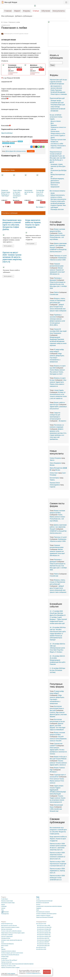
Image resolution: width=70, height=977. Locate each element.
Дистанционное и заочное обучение (9, 925)
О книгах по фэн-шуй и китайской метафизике (11, 930)
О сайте (38, 898)
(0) (10, 146)
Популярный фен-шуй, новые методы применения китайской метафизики (17, 963)
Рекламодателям (5, 913)
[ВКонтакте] (31, 147)
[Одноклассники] (34, 147)
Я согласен (47, 971)
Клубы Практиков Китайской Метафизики (10, 954)
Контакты (38, 904)
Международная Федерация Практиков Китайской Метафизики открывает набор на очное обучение (58, 341)
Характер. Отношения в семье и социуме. (10, 967)
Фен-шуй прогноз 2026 (41, 923)
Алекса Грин (54, 473)
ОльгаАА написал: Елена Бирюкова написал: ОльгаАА (58, 738)
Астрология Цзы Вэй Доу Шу (7, 943)
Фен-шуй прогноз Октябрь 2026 (44, 929)
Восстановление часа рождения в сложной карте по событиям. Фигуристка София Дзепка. (12, 224)
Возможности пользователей (42, 902)
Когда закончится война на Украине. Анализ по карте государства (33, 223)
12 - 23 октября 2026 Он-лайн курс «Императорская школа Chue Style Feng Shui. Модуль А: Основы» (57, 648)
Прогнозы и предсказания (6, 936)
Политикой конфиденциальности (33, 973)
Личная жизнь (55, 131)
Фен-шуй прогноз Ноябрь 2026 (43, 930)
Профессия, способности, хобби (8, 965)
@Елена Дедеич (9, 151)
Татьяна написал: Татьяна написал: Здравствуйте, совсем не (58, 763)
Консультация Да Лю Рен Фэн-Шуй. (29, 192)
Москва (52, 465)
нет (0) (12, 143)
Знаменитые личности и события (8, 951)
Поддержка (38, 908)
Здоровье (54, 125)
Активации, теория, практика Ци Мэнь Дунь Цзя (58, 166)
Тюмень (52, 480)
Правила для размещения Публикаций (44, 917)
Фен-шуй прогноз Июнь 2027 (43, 943)
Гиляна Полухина (55, 458)
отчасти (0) (6, 143)
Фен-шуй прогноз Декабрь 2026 (44, 932)
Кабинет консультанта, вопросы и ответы (10, 927)
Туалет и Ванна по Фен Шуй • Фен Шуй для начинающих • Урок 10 (17, 194)
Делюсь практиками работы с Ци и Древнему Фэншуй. (58, 245)
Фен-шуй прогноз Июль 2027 (43, 945)
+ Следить (31, 151)
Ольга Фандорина (55, 463)
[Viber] (41, 147)
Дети (52, 123)
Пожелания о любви (14, 22)
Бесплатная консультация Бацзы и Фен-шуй (57, 708)
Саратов (52, 487)
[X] (36, 147)
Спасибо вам (54, 294)
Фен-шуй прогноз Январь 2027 (43, 934)
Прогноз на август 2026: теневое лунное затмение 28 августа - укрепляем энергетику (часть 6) (12, 257)
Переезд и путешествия (58, 139)
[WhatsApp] (43, 147)
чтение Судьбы (59, 390)
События (3, 908)
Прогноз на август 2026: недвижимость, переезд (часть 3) (57, 870)
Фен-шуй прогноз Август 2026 (43, 925)
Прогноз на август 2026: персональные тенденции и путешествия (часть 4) (58, 863)
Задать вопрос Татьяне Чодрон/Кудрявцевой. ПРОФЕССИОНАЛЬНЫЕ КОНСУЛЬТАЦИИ (58, 790)
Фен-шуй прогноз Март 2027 (43, 938)
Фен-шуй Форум (10, 2)
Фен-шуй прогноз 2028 (41, 949)
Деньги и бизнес (56, 121)
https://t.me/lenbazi (7, 133)
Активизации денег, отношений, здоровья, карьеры (15, 33)
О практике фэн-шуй (57, 102)
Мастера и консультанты (58, 199)
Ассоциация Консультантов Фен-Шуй (44, 900)
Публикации (3, 906)
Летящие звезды (56, 100)
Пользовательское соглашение (43, 911)
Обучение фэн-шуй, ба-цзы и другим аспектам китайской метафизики (58, 81)
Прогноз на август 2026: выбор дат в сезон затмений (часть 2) (57, 877)
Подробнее (18, 202)
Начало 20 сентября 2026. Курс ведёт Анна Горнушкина (58, 331)
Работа (56, 292)
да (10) (20, 141)
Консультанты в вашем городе (8, 902)
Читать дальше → (8, 246)
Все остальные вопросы (57, 191)
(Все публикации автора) (20, 151)
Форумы (3, 904)
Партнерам (6, 911)
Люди (2, 909)
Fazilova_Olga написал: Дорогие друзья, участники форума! (58, 714)
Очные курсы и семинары (59, 94)
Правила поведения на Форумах (43, 915)
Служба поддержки (11, 973)
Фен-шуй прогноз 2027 (41, 947)
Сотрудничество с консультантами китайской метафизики (49, 906)
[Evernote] (39, 147)
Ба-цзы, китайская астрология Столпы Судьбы (56, 117)
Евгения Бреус (54, 478)
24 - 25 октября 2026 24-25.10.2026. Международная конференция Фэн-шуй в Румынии (57, 660)
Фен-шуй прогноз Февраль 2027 (44, 936)
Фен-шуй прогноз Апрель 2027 (43, 940)
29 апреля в (62, 421)
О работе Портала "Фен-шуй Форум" (9, 960)
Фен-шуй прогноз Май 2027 (43, 941)
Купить (19, 69)
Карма (37, 909)
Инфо (37, 897)
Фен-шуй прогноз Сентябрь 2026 (44, 927)
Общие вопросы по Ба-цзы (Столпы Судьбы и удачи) (58, 135)
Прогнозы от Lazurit (60, 255)
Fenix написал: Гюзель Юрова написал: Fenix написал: (57, 781)
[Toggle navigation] (66, 2)
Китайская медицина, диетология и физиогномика (57, 180)
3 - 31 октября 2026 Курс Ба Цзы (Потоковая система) (57, 670)
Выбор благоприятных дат (7, 923)
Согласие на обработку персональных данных (46, 913)
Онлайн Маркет (4, 898)
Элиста (52, 460)
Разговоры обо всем (57, 209)
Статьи (5, 22)
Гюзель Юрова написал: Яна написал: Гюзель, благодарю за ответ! (57, 372)
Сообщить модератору (41, 141)
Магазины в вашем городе (7, 900)
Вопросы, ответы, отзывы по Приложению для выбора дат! (57, 300)
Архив (53, 193)
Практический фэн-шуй (57, 98)
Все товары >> (40, 207)
